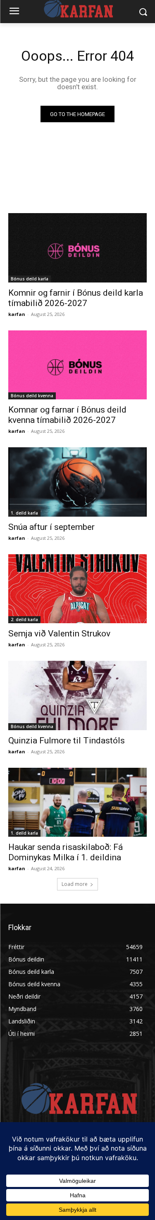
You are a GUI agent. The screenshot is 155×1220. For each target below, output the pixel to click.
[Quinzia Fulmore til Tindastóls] (77, 695)
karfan (16, 314)
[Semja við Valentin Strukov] (77, 589)
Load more (75, 884)
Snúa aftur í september (51, 527)
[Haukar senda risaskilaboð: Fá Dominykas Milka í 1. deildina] (77, 802)
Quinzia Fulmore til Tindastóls (66, 740)
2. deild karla (24, 619)
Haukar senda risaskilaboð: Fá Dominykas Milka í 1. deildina (65, 852)
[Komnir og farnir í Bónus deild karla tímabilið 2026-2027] (77, 247)
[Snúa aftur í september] (77, 482)
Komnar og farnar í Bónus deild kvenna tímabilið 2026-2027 (67, 415)
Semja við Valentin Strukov (59, 633)
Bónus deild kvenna (32, 396)
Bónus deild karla (29, 279)
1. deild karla (24, 513)
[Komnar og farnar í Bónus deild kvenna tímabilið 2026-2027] (77, 365)
